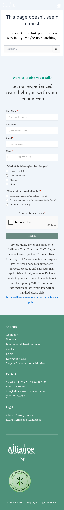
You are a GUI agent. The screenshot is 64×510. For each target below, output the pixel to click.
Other (12, 184)
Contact (11, 349)
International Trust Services (23, 344)
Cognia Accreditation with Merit (26, 363)
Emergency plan (16, 358)
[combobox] (11, 157)
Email (9, 138)
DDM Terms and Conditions (23, 419)
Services (11, 339)
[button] (58, 6)
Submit (32, 235)
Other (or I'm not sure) (20, 204)
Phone (9, 151)
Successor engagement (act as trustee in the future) (33, 200)
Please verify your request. (32, 213)
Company (12, 334)
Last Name (12, 124)
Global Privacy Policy (19, 415)
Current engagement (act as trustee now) (28, 196)
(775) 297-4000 (15, 396)
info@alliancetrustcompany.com (25, 391)
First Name (12, 111)
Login (9, 353)
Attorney (14, 179)
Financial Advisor (18, 175)
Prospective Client (18, 171)
